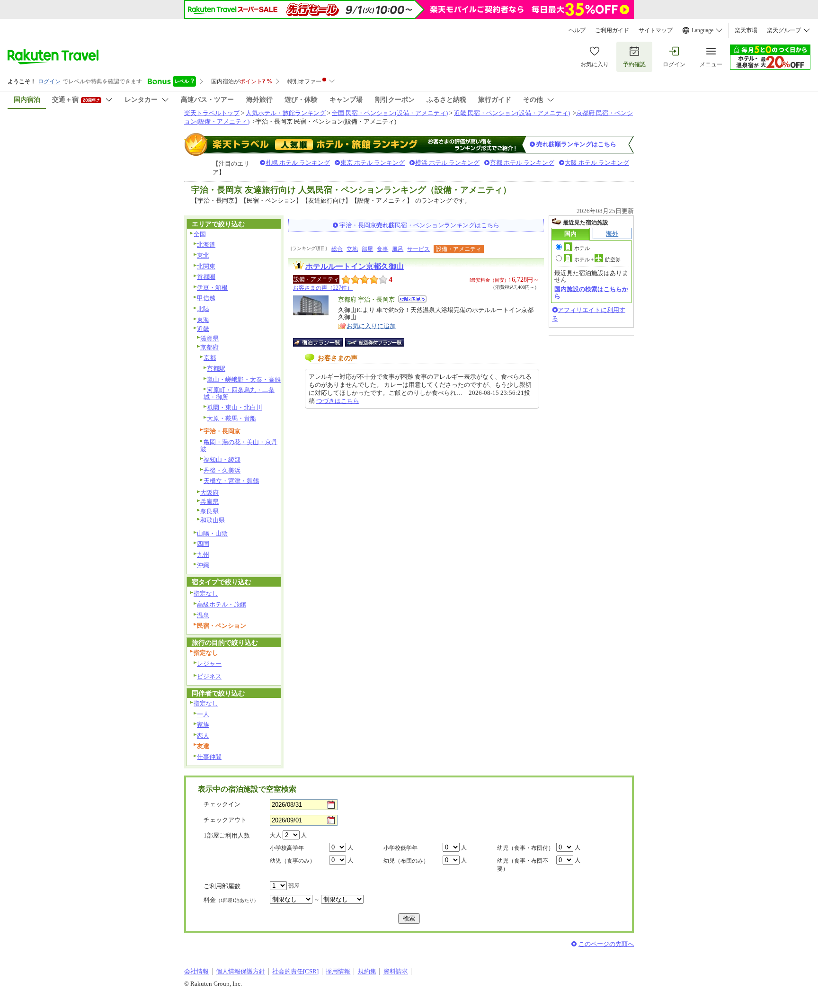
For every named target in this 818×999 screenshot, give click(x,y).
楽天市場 (746, 30)
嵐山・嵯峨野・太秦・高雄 (244, 379)
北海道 (206, 244)
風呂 (397, 249)
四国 (203, 543)
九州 (203, 554)
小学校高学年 (287, 848)
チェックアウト (225, 819)
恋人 (203, 735)
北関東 (206, 266)
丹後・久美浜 (222, 470)
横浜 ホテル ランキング (447, 162)
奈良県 (209, 511)
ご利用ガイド (612, 30)
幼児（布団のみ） (406, 860)
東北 (203, 255)
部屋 (367, 249)
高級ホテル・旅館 (221, 604)
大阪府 (209, 492)
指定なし (206, 593)
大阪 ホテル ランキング (597, 162)
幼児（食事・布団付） (525, 848)
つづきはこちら (337, 400)
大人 (275, 835)
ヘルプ (577, 30)
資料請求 (395, 971)
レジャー (209, 663)
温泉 (203, 615)
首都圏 (206, 276)
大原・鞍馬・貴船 (231, 418)
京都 (210, 357)
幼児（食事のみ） (292, 860)
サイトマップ (656, 30)
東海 (203, 319)
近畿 (203, 328)
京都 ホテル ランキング (522, 162)
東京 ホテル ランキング (372, 162)
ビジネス (209, 676)
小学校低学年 (400, 848)
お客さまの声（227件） (323, 288)
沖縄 (203, 565)
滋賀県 (209, 338)
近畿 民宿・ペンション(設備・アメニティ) (512, 112)
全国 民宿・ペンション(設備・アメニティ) (390, 112)
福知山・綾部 (222, 459)
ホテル (582, 248)
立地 (352, 249)
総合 (337, 249)
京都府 (209, 347)
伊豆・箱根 (212, 287)
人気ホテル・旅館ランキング (286, 112)
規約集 (367, 971)
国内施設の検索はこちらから (591, 292)
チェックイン (222, 804)
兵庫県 (209, 501)
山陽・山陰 (212, 533)
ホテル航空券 (597, 259)
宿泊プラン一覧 (322, 342)
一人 (203, 714)
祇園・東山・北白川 (234, 407)
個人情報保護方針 (240, 971)
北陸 (203, 308)
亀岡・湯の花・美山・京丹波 (238, 445)
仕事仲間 (209, 756)
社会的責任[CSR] (295, 971)
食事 (382, 249)
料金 (231, 899)
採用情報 (338, 971)
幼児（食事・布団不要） (522, 864)
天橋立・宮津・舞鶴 (231, 480)
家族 (203, 724)
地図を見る (412, 299)
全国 (200, 234)
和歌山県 (212, 520)
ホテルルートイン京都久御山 (354, 266)
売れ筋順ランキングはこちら (576, 144)
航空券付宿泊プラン (374, 342)
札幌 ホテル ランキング (298, 162)
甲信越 (206, 298)
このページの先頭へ (606, 943)
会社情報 (196, 971)
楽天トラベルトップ (212, 112)
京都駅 (216, 368)
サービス (418, 249)
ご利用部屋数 (222, 886)
